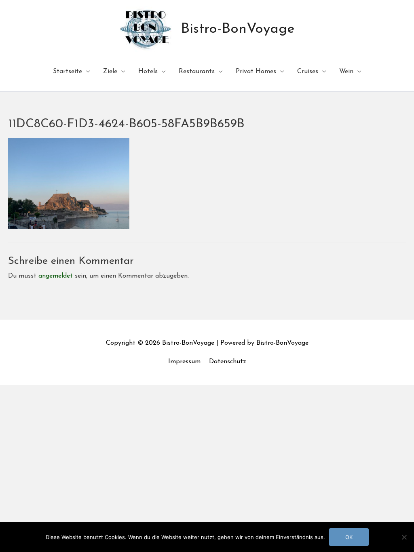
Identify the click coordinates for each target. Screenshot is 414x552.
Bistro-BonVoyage (238, 29)
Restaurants (197, 71)
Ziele (110, 71)
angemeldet (55, 276)
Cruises (307, 71)
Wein (346, 71)
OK (349, 537)
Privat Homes (256, 71)
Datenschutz (227, 361)
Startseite (67, 71)
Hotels (148, 71)
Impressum (184, 361)
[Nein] (404, 537)
